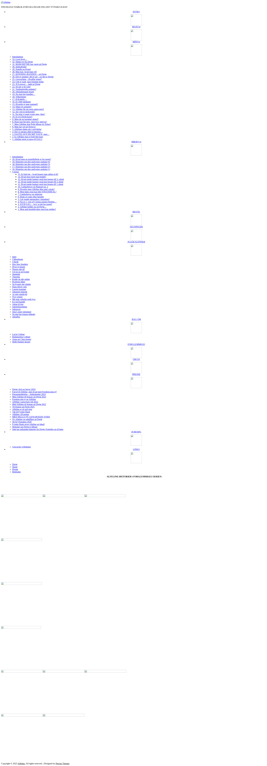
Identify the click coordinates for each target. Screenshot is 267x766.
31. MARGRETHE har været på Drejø (29, 64)
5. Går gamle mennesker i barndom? (34, 199)
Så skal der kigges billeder (23, 314)
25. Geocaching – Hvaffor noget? (27, 79)
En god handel (18, 302)
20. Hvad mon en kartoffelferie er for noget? (31, 159)
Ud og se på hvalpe (20, 272)
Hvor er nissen (18, 267)
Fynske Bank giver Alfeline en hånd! (28, 424)
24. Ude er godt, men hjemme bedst (28, 82)
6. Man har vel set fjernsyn (24, 127)
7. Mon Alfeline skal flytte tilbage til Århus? (31, 124)
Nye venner (17, 297)
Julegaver (16, 309)
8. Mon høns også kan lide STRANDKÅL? (37, 192)
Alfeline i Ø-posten (20, 414)
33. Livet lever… (19, 59)
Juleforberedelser (19, 307)
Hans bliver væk (19, 287)
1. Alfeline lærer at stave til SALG (27, 139)
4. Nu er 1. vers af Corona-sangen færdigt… (37, 202)
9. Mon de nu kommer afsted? (25, 119)
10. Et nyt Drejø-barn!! (22, 117)
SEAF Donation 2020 (22, 422)
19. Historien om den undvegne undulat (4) (31, 162)
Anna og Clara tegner (21, 339)
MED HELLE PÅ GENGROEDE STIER (31, 417)
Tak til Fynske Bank (21, 412)
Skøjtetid (16, 274)
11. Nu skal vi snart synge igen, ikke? (28, 114)
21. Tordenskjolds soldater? (24, 89)
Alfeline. (21, 763)
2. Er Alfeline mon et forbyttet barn (27, 137)
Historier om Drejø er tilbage (24, 427)
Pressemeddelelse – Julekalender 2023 (29, 394)
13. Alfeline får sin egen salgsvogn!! (28, 109)
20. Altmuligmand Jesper (23, 92)
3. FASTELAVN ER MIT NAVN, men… (31, 134)
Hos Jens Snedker (20, 264)
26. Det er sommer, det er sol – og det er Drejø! (33, 77)
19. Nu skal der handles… (23, 94)
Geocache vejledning (21, 447)
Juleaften (16, 317)
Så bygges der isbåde (21, 284)
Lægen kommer (19, 289)
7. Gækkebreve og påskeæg (30, 194)
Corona (15, 172)
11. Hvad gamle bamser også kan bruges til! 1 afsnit (40, 184)
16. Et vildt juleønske (21, 102)
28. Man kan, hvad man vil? (24, 72)
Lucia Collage (18, 334)
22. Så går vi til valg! (21, 87)
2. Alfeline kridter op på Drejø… (32, 207)
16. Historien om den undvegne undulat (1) (31, 169)
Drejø (14, 464)
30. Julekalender (19, 67)
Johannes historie (19, 292)
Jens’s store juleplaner (21, 312)
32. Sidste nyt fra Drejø (22, 62)
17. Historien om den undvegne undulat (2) (31, 167)
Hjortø (15, 469)
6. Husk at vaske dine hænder (31, 197)
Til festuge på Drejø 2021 (23, 407)
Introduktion (17, 57)
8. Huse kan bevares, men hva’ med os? (29, 122)
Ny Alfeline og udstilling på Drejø (27, 419)
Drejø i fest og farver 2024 (23, 389)
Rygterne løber (18, 282)
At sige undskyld (19, 294)
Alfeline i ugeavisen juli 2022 (25, 402)
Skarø (14, 467)
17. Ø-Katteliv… (19, 99)
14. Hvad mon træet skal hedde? (32, 177)
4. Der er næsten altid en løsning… (27, 132)
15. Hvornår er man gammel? (25, 104)
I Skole (15, 262)
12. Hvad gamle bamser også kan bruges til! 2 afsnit (40, 182)
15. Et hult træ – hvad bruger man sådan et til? (38, 174)
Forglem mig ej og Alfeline (24, 399)
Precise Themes (62, 763)
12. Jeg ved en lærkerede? (23, 112)
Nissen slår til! (18, 269)
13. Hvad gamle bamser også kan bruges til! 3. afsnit (41, 179)
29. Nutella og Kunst (21, 69)
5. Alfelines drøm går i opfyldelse (26, 129)
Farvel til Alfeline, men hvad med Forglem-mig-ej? (34, 392)
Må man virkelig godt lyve (23, 299)
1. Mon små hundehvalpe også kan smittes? (37, 209)
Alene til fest (17, 304)
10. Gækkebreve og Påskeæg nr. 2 (33, 187)
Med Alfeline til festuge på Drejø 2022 (29, 404)
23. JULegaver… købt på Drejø (26, 84)
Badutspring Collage (21, 337)
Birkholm (16, 472)
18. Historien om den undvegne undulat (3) (31, 164)
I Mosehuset (17, 259)
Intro (14, 257)
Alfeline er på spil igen (22, 409)
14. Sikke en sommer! (21, 107)
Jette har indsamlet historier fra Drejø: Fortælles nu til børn (37, 429)
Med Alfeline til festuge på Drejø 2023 (29, 397)
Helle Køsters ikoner (21, 342)
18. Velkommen (19, 97)
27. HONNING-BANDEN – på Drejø (29, 74)
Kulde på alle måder (21, 279)
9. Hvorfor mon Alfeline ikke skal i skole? (36, 189)
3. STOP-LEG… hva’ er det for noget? (35, 204)
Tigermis (16, 277)
